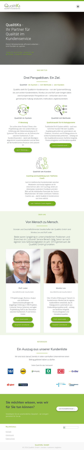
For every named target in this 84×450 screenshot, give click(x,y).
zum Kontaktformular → (67, 408)
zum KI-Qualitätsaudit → (60, 145)
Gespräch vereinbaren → (23, 325)
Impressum (10, 435)
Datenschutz (10, 439)
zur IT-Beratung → (23, 150)
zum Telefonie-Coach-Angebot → (42, 203)
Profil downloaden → (23, 319)
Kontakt (8, 432)
